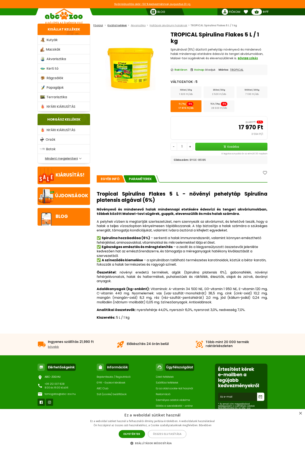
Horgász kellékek (64, 119)
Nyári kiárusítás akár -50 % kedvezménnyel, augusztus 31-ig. (152, 4)
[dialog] (152, 429)
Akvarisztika (138, 25)
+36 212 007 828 (55, 384)
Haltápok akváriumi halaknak (168, 25)
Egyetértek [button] (131, 434)
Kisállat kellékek (64, 29)
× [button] (300, 413)
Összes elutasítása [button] (167, 434)
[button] (152, 443)
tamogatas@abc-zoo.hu (60, 394)
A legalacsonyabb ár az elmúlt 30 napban (244, 153)
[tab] (110, 179)
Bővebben (205, 425)
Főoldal (98, 25)
